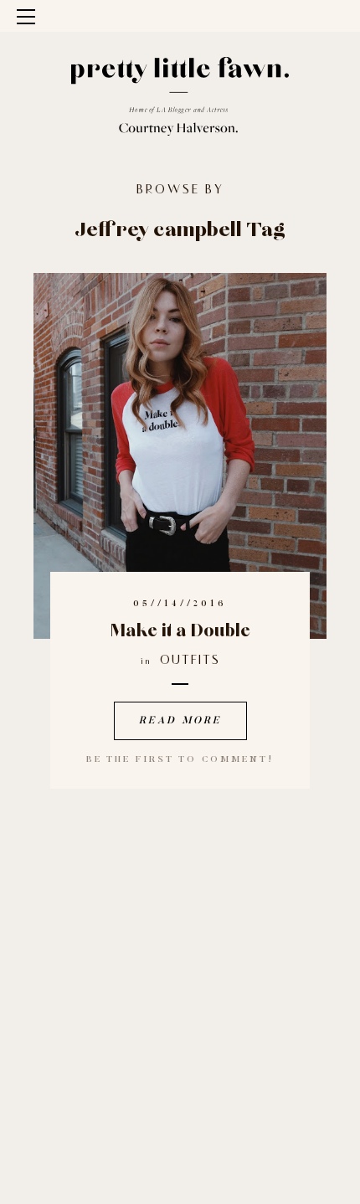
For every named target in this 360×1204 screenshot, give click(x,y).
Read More (180, 721)
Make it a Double (180, 631)
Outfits (190, 661)
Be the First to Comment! (180, 759)
